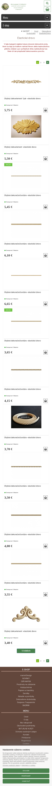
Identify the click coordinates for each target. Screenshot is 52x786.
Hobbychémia (26, 687)
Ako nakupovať (26, 723)
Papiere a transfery (26, 690)
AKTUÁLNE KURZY (26, 729)
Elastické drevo (45, 33)
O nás (26, 720)
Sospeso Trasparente (26, 702)
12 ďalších (26, 651)
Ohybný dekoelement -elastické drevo (20, 147)
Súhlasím (26, 770)
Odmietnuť (26, 781)
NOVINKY (26, 678)
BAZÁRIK (26, 705)
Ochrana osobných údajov (26, 732)
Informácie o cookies (28, 765)
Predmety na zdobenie (26, 684)
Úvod (36, 31)
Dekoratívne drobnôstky (26, 699)
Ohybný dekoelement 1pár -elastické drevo (22, 99)
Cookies (26, 744)
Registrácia (26, 741)
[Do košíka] (45, 110)
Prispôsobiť (26, 776)
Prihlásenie (26, 738)
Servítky (26, 693)
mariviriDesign (26, 675)
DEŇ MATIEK (26, 681)
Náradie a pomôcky (26, 696)
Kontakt (26, 735)
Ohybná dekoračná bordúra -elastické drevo (22, 195)
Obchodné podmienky (26, 726)
